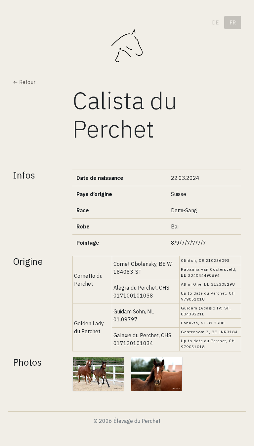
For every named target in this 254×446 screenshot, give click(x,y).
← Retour (24, 82)
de (215, 22)
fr (233, 22)
